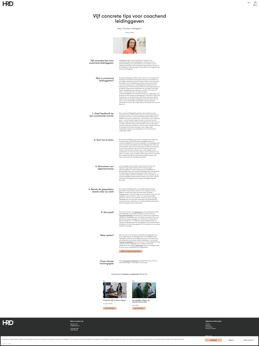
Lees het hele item (109, 308)
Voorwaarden (209, 327)
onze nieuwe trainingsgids (131, 261)
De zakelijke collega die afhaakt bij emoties (141, 301)
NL (248, 2)
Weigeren (231, 340)
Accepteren (213, 340)
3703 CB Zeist (74, 330)
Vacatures (208, 325)
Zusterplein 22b (74, 328)
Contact (208, 324)
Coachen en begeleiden (126, 242)
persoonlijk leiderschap (126, 215)
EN (250, 2)
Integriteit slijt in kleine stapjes (114, 300)
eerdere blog (138, 212)
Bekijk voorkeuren (248, 340)
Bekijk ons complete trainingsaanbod (130, 251)
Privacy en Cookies (6, 343)
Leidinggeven (136, 28)
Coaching (126, 28)
